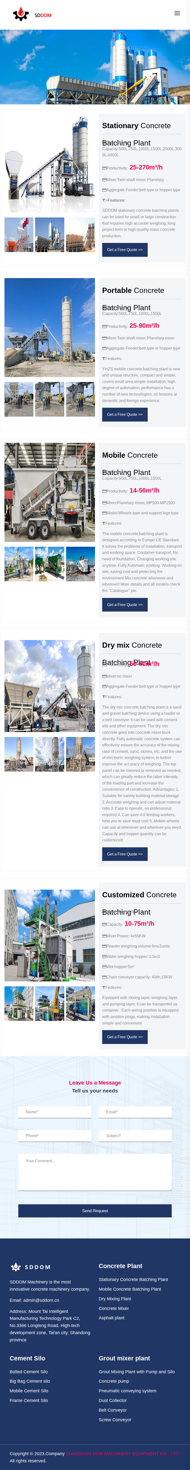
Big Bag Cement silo (30, 1381)
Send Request (95, 1211)
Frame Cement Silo (29, 1400)
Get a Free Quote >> (125, 250)
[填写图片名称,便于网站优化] (31, 636)
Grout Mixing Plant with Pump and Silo (137, 1371)
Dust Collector (113, 1400)
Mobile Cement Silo (29, 1390)
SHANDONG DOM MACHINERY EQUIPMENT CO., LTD (122, 1453)
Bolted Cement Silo (29, 1371)
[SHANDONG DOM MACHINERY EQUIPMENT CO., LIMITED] (32, 13)
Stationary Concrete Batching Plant (133, 1279)
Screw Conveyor (115, 1419)
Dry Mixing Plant (115, 1298)
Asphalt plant (111, 1317)
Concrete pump (114, 1381)
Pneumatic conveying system (127, 1390)
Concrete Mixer (114, 1308)
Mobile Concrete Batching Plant (130, 1289)
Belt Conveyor (113, 1410)
